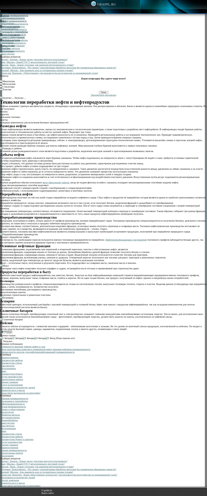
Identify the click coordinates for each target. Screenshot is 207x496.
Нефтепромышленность (12, 18)
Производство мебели (11, 360)
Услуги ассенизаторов (11, 385)
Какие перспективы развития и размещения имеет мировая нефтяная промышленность (45, 349)
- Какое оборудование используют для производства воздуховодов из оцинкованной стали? (58, 475)
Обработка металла (10, 40)
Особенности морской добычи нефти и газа (22, 346)
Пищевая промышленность (14, 24)
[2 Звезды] (16, 338)
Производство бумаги (11, 374)
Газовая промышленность (13, 21)
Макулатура (9, 81)
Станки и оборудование (12, 37)
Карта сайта (47, 493)
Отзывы (4, 13)
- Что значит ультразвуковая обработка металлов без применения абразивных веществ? (58, 67)
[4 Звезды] (39, 338)
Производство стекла (11, 363)
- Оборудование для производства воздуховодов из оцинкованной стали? (49, 73)
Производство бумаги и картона (16, 439)
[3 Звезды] (28, 338)
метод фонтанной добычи (56, 182)
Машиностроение (9, 357)
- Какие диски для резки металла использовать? (33, 59)
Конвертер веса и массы (12, 390)
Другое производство (11, 376)
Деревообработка (9, 29)
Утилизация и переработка (14, 32)
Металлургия (7, 23)
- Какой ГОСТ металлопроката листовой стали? (32, 62)
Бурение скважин (9, 382)
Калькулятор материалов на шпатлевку (20, 393)
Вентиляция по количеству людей (17, 387)
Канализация (6, 43)
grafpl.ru (106, 4)
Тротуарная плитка (10, 26)
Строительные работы (11, 379)
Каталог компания (9, 480)
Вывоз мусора (7, 54)
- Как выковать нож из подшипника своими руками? (36, 70)
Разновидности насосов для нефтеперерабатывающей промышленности (37, 352)
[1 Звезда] (5, 338)
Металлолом (9, 84)
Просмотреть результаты (103, 95)
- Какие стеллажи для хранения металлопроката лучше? (37, 65)
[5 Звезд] (50, 338)
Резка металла (7, 365)
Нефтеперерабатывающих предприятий (126, 240)
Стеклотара (8, 86)
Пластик (7, 89)
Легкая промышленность (13, 34)
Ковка (3, 371)
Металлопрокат (8, 368)
